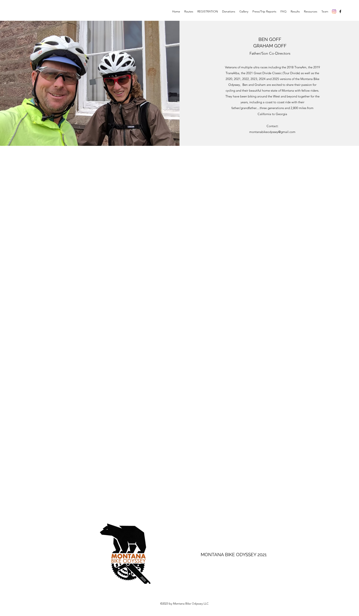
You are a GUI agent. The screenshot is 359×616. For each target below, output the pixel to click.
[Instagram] (334, 11)
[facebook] (340, 11)
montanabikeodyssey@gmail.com (272, 132)
